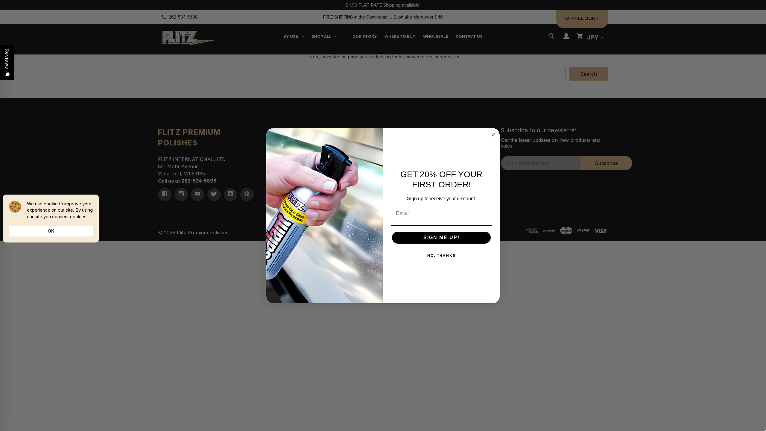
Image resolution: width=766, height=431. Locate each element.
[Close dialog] (493, 134)
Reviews (7, 58)
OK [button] (51, 231)
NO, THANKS (441, 256)
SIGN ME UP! (441, 237)
